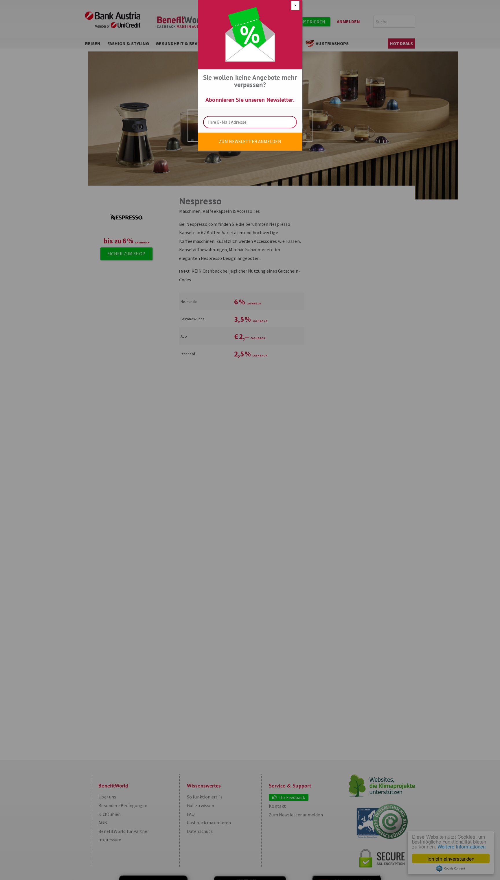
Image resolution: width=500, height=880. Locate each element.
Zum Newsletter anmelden (250, 141)
